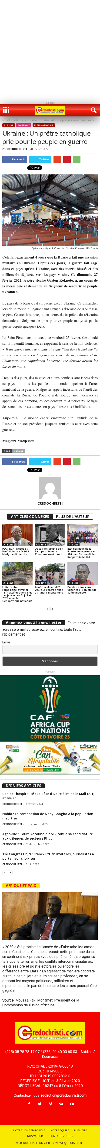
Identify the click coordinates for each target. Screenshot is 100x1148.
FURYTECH (75, 1143)
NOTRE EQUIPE (59, 1130)
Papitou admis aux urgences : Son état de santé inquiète (82, 589)
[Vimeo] (50, 1104)
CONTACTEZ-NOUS (61, 1136)
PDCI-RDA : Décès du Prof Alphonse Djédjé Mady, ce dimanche (15, 551)
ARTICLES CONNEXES (30, 516)
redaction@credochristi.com (64, 1095)
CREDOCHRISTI (17, 149)
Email (6, 642)
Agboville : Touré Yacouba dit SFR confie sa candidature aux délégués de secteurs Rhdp (47, 836)
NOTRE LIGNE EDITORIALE (29, 1130)
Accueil (6, 120)
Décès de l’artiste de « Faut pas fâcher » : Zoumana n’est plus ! (49, 551)
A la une (18, 120)
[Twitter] (39, 1104)
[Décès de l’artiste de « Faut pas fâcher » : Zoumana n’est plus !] (50, 535)
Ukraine (18, 451)
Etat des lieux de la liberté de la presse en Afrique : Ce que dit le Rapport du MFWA (81, 553)
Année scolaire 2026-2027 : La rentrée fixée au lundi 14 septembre (49, 589)
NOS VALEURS (35, 1136)
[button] (93, 110)
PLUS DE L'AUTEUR (73, 516)
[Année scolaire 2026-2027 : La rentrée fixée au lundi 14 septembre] (50, 573)
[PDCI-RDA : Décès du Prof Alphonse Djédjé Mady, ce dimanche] (17, 535)
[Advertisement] (50, 49)
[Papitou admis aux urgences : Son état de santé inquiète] (82, 573)
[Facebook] (29, 1104)
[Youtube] (71, 1104)
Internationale (43, 125)
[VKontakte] (61, 1104)
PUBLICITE (80, 1130)
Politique (24, 125)
